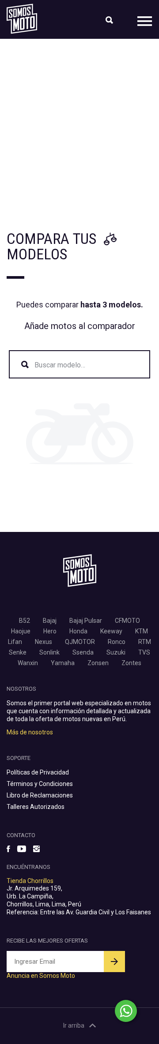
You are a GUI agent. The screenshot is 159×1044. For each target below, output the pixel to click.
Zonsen (98, 662)
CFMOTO (127, 620)
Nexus (43, 641)
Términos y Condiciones (40, 783)
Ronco (116, 641)
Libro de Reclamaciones (40, 795)
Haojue (20, 631)
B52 (24, 620)
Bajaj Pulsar (85, 620)
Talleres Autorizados (35, 806)
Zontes (131, 662)
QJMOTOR (80, 641)
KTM (141, 631)
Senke (17, 652)
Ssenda (83, 652)
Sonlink (49, 652)
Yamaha (63, 662)
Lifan (15, 641)
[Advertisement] (79, 122)
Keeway (111, 631)
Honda (78, 631)
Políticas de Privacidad (38, 772)
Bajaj (50, 620)
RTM (144, 641)
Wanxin (28, 662)
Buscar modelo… (59, 365)
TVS (144, 652)
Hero (50, 631)
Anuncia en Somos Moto (41, 975)
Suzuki (115, 652)
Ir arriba (73, 1025)
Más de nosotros (30, 732)
